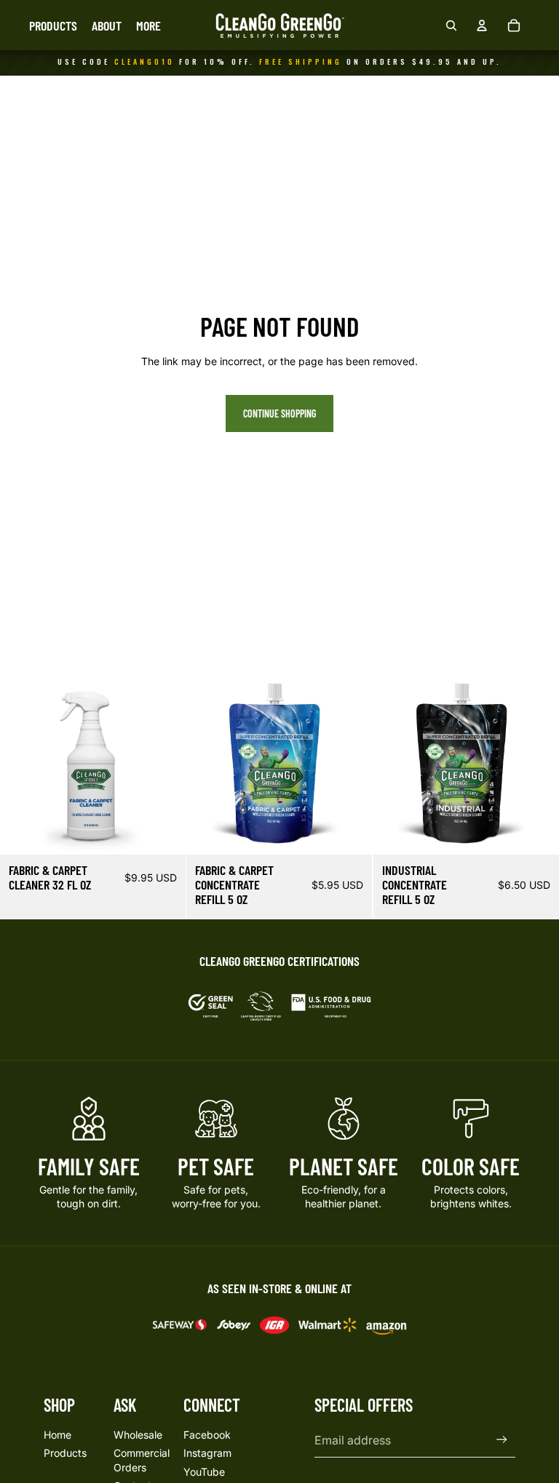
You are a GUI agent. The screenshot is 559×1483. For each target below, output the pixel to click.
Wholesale (138, 1434)
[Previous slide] (22, 762)
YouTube (204, 1472)
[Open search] (451, 25)
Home (57, 1434)
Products (65, 1453)
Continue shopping (279, 413)
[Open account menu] (482, 25)
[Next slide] (164, 762)
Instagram (207, 1453)
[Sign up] (501, 1439)
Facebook (207, 1434)
